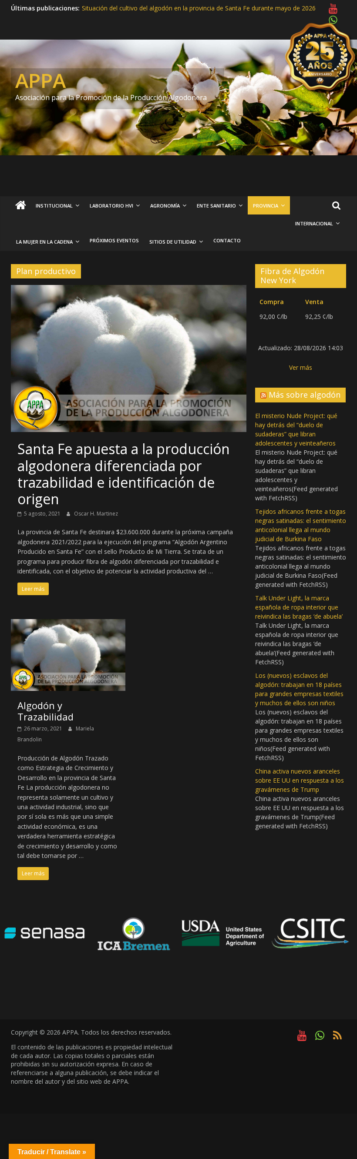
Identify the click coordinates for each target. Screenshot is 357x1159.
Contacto (227, 240)
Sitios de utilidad (172, 241)
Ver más (300, 367)
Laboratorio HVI (111, 205)
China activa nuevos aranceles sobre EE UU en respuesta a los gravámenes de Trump (299, 780)
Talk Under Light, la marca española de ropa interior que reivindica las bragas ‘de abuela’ (299, 607)
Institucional (54, 205)
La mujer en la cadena (44, 241)
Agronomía (165, 205)
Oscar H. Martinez (96, 513)
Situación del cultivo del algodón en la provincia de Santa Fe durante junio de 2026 (197, 8)
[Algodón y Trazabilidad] (68, 624)
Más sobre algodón (304, 394)
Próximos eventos (114, 240)
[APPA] (20, 205)
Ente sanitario (216, 205)
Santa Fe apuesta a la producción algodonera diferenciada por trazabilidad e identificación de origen (123, 473)
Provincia (265, 205)
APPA (40, 80)
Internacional (314, 223)
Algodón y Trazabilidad (45, 711)
